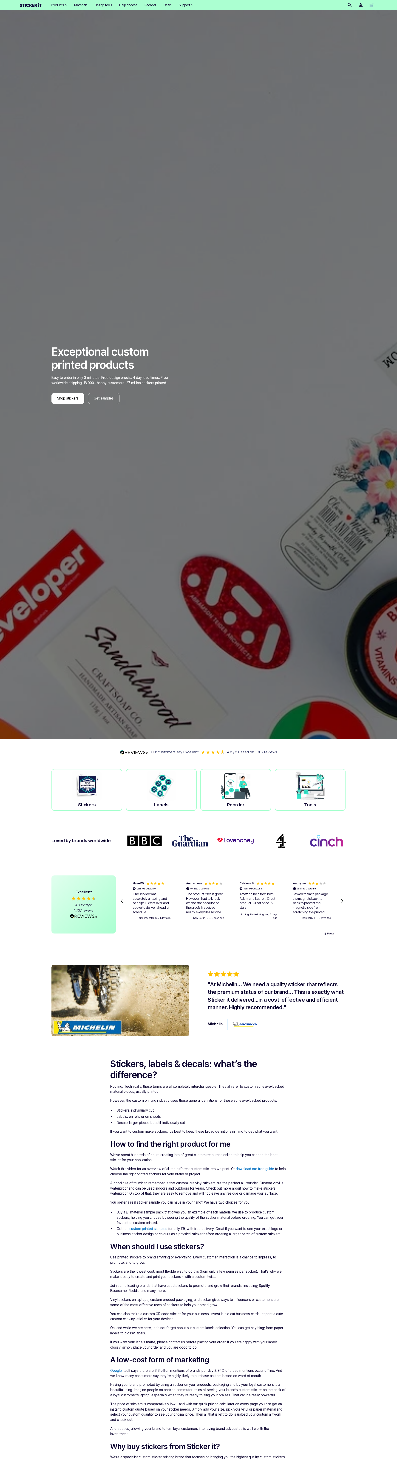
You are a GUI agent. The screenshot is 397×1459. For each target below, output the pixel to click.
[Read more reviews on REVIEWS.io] (83, 917)
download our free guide (255, 1169)
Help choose (128, 5)
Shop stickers (68, 398)
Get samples (104, 398)
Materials (80, 5)
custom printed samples (148, 1229)
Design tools (103, 5)
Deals (167, 5)
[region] (232, 901)
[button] (58, 5)
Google (116, 1370)
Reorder (150, 5)
